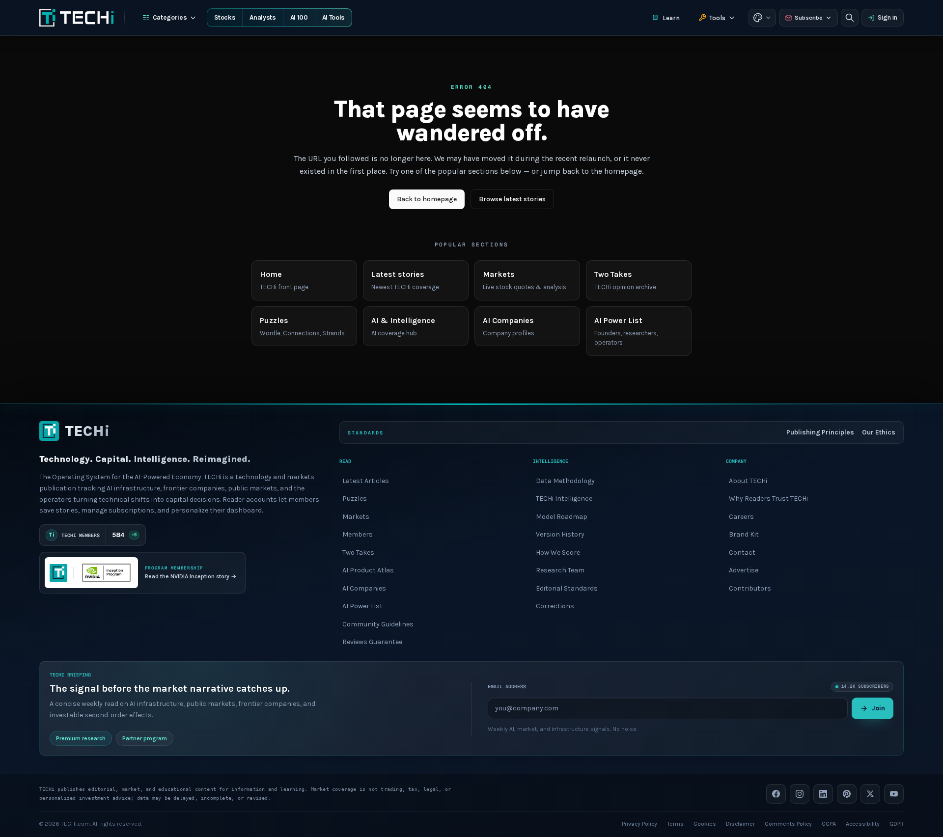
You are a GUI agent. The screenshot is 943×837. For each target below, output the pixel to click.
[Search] (850, 18)
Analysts (263, 17)
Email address (507, 686)
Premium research (81, 737)
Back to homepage (427, 199)
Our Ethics (878, 432)
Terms (675, 823)
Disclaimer (740, 823)
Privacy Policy (639, 823)
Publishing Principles (820, 432)
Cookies (704, 823)
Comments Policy (788, 823)
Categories (170, 17)
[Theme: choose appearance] (762, 18)
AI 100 (299, 17)
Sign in (887, 17)
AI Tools (333, 17)
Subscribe (809, 17)
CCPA (829, 823)
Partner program (144, 737)
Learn (671, 18)
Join (878, 707)
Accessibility (863, 823)
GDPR (896, 823)
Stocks (224, 17)
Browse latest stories (512, 199)
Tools (717, 18)
